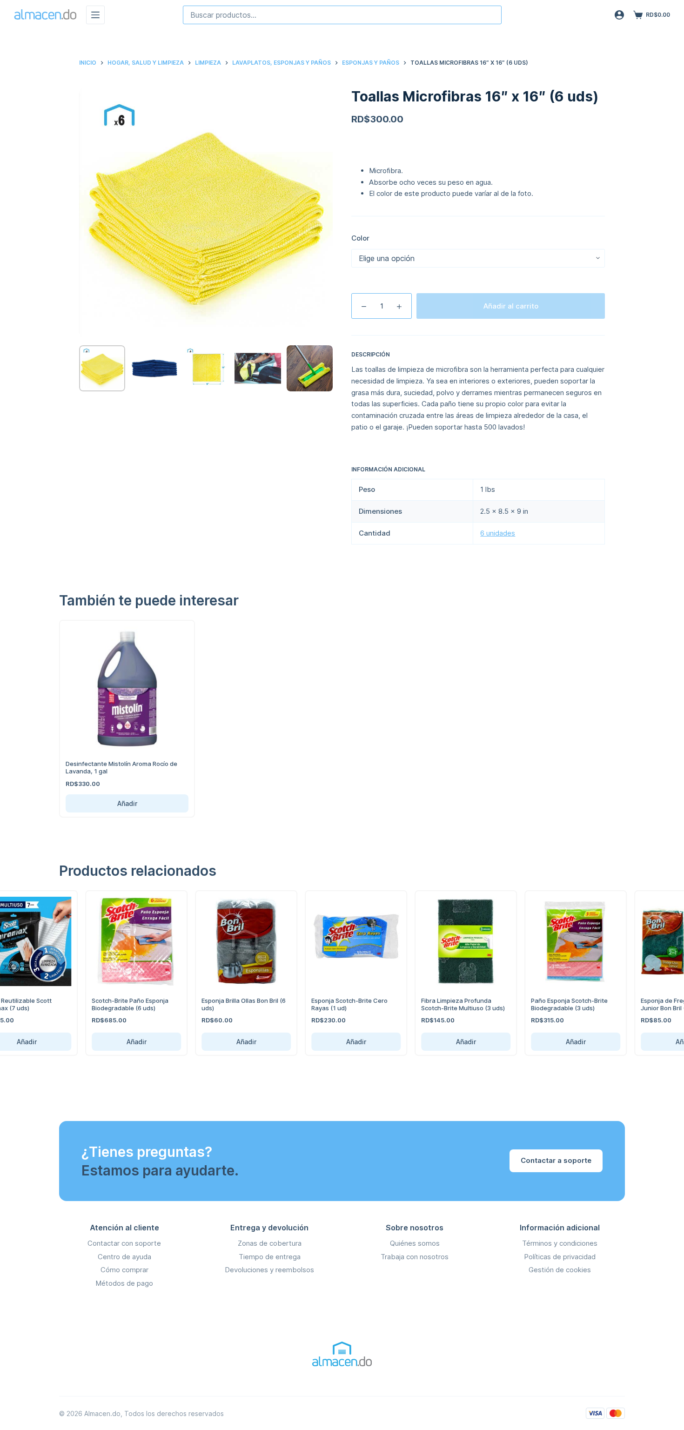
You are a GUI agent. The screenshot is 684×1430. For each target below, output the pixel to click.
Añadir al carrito (510, 306)
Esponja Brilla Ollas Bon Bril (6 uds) (231, 1004)
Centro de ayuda (124, 1256)
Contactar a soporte (556, 1160)
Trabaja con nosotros (415, 1256)
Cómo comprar (124, 1269)
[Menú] (95, 15)
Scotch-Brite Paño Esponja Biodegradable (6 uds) (117, 1004)
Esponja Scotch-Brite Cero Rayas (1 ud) (337, 1004)
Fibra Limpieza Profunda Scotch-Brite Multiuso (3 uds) (450, 1004)
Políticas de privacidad (560, 1256)
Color (360, 238)
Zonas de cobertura (270, 1243)
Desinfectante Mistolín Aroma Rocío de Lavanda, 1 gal (121, 767)
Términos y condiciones (559, 1243)
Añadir (127, 803)
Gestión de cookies (560, 1269)
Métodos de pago (124, 1283)
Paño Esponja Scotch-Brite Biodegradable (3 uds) (556, 1004)
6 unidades (497, 533)
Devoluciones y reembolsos (269, 1269)
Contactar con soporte (124, 1243)
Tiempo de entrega (270, 1256)
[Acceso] (619, 15)
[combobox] (342, 15)
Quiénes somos (415, 1243)
